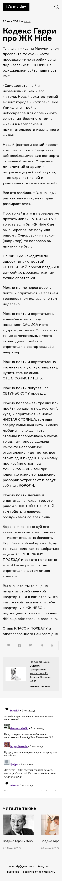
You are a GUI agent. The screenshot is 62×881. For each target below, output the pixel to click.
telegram (43, 866)
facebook (13, 871)
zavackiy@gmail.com (21, 866)
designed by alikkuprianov (39, 871)
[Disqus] (31, 747)
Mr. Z (27, 21)
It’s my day (16, 6)
